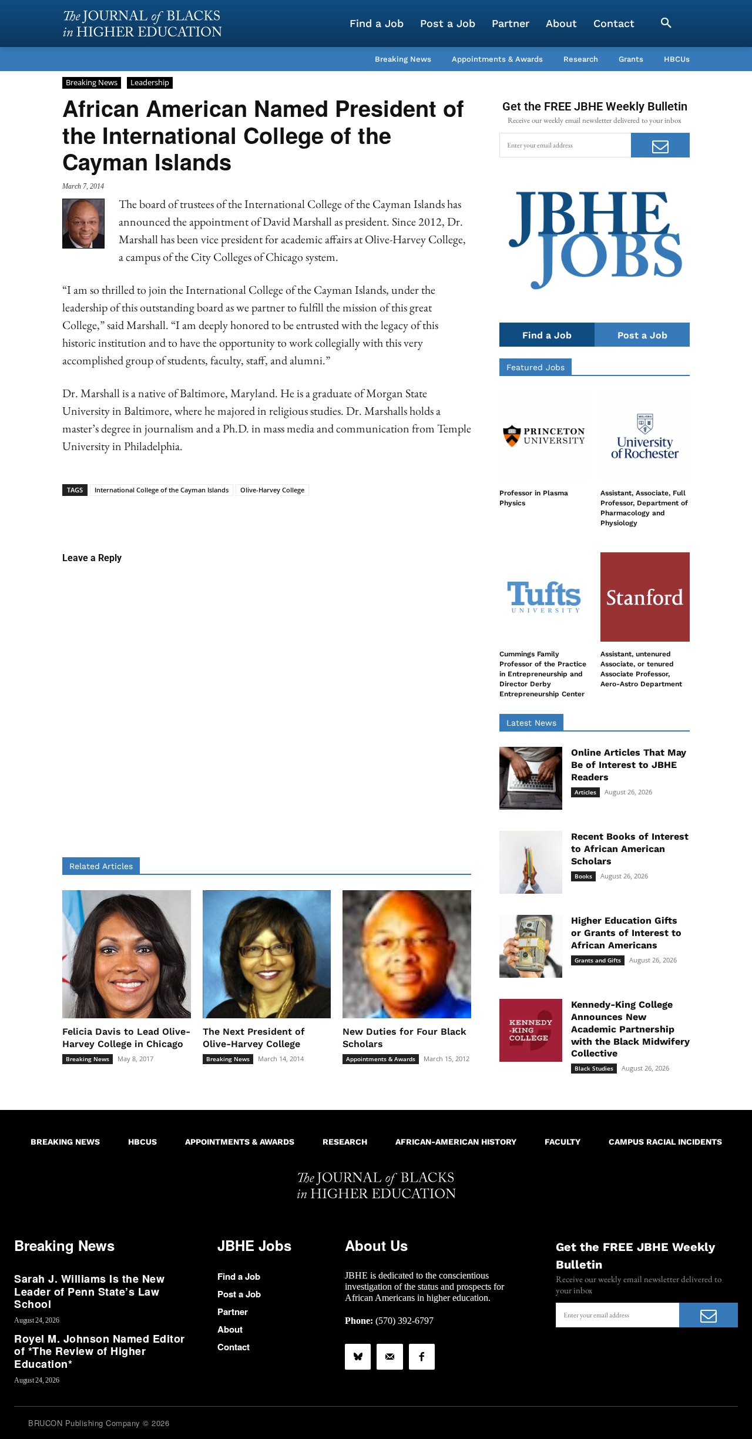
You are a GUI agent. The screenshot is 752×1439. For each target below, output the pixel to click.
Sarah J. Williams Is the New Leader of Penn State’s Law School (89, 1291)
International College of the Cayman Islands (162, 489)
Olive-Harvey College (272, 489)
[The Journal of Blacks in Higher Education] (142, 23)
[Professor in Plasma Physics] (544, 436)
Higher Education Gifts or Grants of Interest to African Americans (626, 933)
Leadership (149, 82)
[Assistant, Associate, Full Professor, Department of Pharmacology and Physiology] (645, 436)
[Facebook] (422, 1357)
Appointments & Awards (380, 1059)
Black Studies (594, 1068)
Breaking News (92, 82)
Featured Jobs (535, 367)
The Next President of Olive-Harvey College (254, 1037)
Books (583, 876)
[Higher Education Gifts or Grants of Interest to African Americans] (530, 946)
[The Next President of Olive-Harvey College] (267, 954)
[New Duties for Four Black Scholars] (407, 954)
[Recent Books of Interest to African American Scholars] (530, 862)
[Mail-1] (389, 1357)
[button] (666, 23)
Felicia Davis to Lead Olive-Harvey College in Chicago (126, 1037)
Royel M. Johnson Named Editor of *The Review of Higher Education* (99, 1351)
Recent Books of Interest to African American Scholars (630, 849)
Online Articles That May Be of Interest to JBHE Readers (628, 765)
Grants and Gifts (598, 960)
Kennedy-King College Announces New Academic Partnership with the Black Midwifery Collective (630, 1029)
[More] (357, 514)
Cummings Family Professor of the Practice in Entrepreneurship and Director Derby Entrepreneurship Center (542, 673)
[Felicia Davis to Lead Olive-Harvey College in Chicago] (126, 954)
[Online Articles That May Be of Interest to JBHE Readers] (530, 778)
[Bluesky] (358, 1357)
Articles (585, 792)
